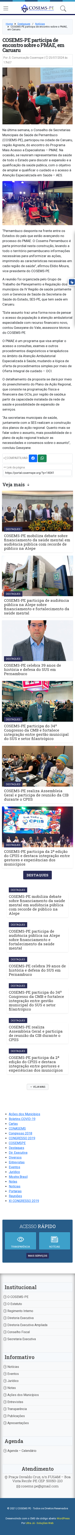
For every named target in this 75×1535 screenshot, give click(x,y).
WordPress (63, 1518)
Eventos (14, 1167)
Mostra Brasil (18, 1177)
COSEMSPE (17, 1143)
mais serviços (37, 1255)
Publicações (16, 1416)
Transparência (17, 1409)
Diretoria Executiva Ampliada (27, 1325)
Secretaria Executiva (21, 1339)
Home (9, 23)
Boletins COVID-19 (22, 1119)
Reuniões (15, 1196)
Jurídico (14, 1172)
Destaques (24, 23)
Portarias (15, 1191)
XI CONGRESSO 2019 (24, 1201)
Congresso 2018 (20, 1133)
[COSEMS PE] (37, 8)
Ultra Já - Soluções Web (40, 1523)
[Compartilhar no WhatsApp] (42, 458)
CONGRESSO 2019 (22, 1138)
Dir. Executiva (18, 1153)
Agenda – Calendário (21, 1451)
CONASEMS (17, 1128)
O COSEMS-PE (17, 1297)
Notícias (40, 23)
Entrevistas (17, 1162)
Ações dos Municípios (24, 1114)
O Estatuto (14, 1304)
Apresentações (18, 1423)
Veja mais (38, 1086)
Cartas (13, 1124)
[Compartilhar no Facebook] (33, 458)
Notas (13, 1181)
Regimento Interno (20, 1311)
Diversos (15, 1157)
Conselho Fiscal (18, 1332)
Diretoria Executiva (20, 1318)
